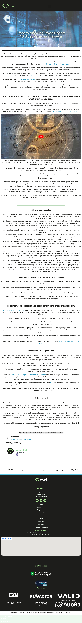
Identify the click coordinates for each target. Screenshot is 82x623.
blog (51, 383)
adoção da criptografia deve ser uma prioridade (29, 375)
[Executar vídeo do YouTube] (41, 136)
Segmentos (41, 510)
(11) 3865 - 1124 (26, 439)
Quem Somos (41, 507)
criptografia (35, 76)
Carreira (41, 518)
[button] (13, 6)
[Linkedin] (44, 500)
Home (41, 504)
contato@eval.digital (41, 496)
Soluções (41, 513)
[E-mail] (17, 454)
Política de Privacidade (41, 527)
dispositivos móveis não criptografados (56, 64)
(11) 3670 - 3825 (15, 439)
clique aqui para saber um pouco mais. (66, 111)
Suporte (41, 524)
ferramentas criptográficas (25, 79)
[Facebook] (37, 500)
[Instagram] (41, 500)
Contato (41, 521)
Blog (41, 516)
